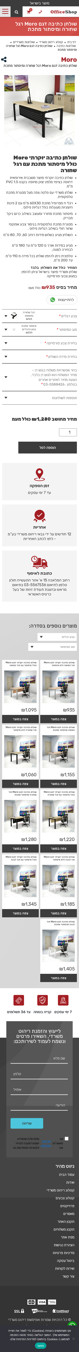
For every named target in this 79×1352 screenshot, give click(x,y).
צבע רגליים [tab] (50, 315)
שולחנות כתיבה (66, 46)
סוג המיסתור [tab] (49, 329)
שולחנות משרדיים (24, 42)
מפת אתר (67, 1237)
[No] (74, 1339)
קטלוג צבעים (65, 1198)
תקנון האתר (65, 1221)
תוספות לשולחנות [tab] (64, 398)
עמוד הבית (66, 1174)
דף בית (71, 42)
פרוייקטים (67, 1206)
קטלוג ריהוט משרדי (51, 42)
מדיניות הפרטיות (46, 1143)
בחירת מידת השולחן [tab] (61, 356)
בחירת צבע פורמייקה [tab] (60, 343)
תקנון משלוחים (64, 1229)
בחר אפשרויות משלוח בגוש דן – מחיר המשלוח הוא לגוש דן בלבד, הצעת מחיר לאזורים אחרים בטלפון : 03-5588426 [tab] (54, 377)
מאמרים (68, 1214)
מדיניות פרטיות (63, 1253)
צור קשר (68, 1276)
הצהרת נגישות (64, 1245)
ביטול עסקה (65, 1261)
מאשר (40, 1345)
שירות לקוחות (64, 1268)
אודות (70, 1182)
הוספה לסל (47, 447)
